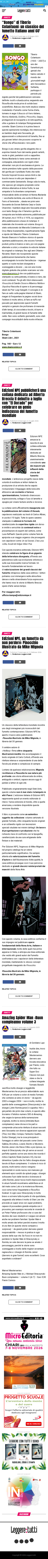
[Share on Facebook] (8, 46)
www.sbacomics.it (10, 273)
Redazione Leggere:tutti (21, 38)
